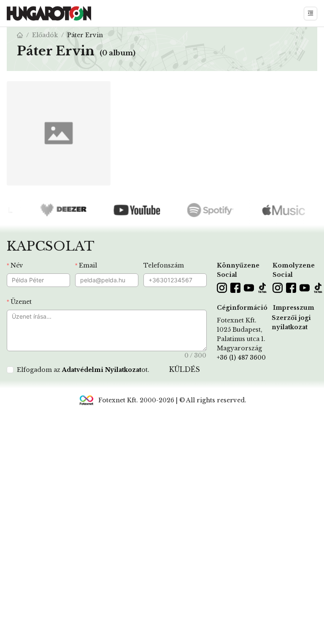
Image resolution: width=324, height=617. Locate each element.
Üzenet (21, 302)
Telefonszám (163, 265)
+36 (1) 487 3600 (241, 357)
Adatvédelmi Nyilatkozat (101, 370)
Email (88, 265)
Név (17, 265)
